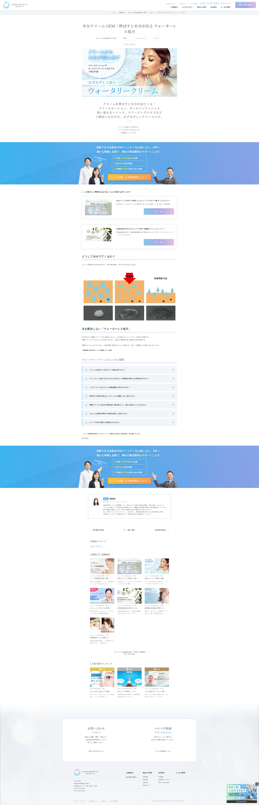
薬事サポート (146, 785)
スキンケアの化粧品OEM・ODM (137, 12)
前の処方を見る (98, 530)
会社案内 (214, 7)
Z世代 (125, 38)
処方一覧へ (131, 530)
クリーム (133, 44)
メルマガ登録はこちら (163, 751)
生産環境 (145, 779)
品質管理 (145, 782)
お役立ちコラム (171, 3)
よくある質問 (225, 7)
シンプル (156, 38)
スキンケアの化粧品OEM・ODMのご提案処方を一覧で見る (129, 653)
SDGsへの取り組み (163, 782)
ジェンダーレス (140, 38)
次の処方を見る (160, 530)
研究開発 (145, 777)
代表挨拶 (160, 777)
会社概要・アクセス (164, 779)
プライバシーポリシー (80, 801)
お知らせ (182, 3)
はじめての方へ (187, 7)
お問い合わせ (247, 5)
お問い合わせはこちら (96, 751)
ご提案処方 (174, 7)
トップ (113, 12)
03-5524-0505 (210, 3)
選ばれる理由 (201, 7)
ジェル (126, 44)
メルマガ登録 (193, 3)
